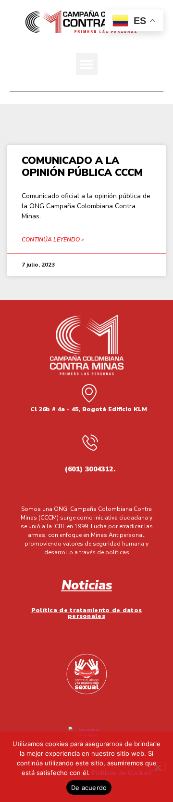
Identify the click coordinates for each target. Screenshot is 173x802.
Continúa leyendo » (53, 239)
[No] (157, 766)
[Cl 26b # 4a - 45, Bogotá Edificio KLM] (89, 393)
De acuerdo (89, 787)
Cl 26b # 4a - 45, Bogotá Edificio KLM (88, 409)
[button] (87, 64)
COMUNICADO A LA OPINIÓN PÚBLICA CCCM (82, 166)
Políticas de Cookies (122, 772)
